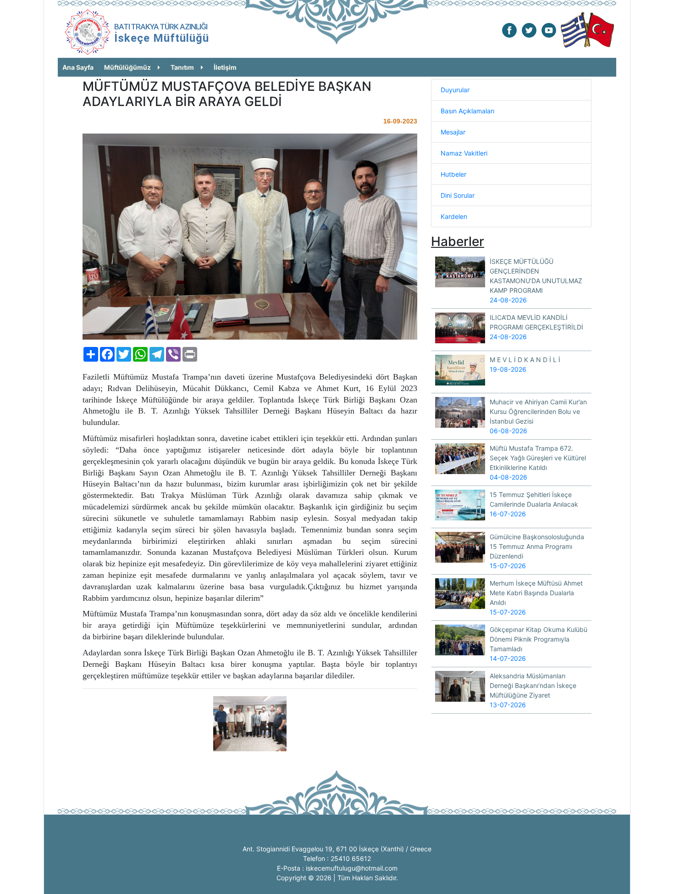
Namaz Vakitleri (464, 153)
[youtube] (549, 29)
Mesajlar (453, 132)
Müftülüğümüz (127, 67)
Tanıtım (182, 67)
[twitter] (529, 29)
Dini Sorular (458, 195)
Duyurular (455, 90)
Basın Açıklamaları (467, 111)
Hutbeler (453, 174)
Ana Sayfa (78, 67)
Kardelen (454, 216)
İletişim (225, 67)
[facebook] (509, 29)
